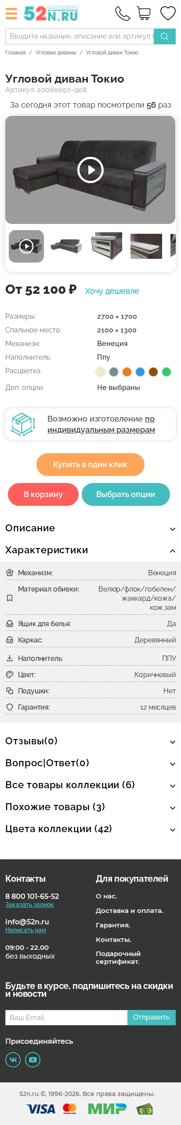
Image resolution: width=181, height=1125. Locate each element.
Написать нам (25, 930)
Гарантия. (113, 925)
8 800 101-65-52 (32, 896)
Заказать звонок (29, 904)
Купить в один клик (90, 464)
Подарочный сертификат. (118, 958)
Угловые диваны (56, 53)
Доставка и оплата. (129, 911)
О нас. (106, 896)
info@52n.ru (27, 922)
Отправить (151, 1017)
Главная (15, 53)
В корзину (43, 494)
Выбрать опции (125, 494)
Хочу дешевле (112, 291)
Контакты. (113, 940)
